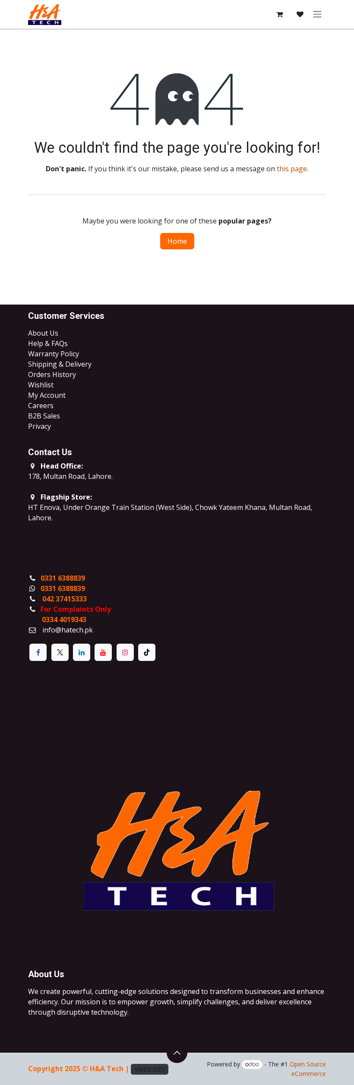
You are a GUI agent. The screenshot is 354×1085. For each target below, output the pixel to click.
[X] (60, 652)
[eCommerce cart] (279, 14)
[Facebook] (38, 652)
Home (177, 241)
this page (292, 168)
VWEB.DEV (149, 1069)
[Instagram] (125, 652)
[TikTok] (146, 652)
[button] (177, 1052)
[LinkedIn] (81, 652)
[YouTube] (103, 652)
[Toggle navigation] (317, 14)
